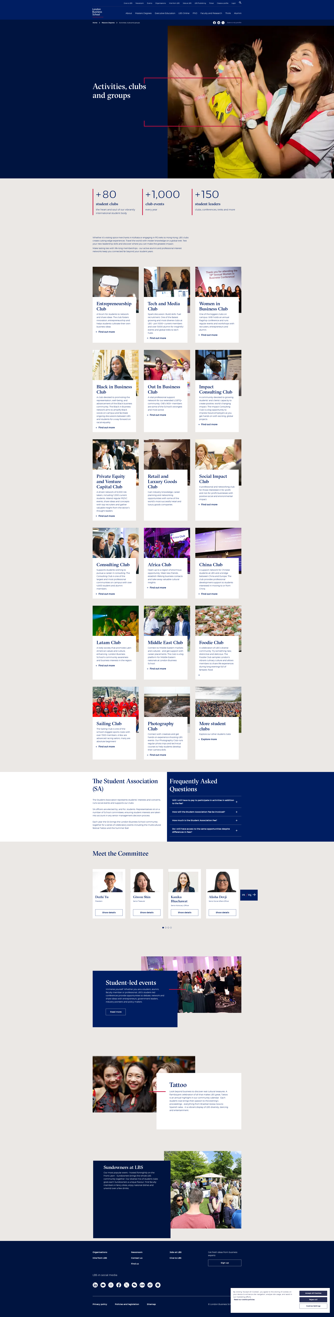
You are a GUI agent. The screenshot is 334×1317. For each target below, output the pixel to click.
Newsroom (140, 3)
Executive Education (165, 13)
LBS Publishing (200, 3)
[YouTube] (103, 1285)
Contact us (136, 1258)
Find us (135, 1264)
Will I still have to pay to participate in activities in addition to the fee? (203, 801)
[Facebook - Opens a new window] (214, 22)
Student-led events (131, 982)
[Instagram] (111, 1285)
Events (149, 3)
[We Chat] (134, 1285)
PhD (195, 13)
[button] (163, 927)
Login (234, 3)
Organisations (160, 3)
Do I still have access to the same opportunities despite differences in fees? (201, 830)
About (129, 13)
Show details (109, 913)
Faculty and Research (211, 13)
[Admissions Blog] (157, 1285)
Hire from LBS (174, 3)
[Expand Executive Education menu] (176, 13)
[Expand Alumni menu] (243, 13)
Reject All (313, 1300)
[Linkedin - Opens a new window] (218, 22)
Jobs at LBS (187, 3)
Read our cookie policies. (244, 1300)
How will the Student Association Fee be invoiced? (198, 812)
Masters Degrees (143, 13)
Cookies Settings (313, 1306)
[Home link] (97, 13)
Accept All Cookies (313, 1293)
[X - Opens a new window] (223, 22)
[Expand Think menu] (232, 13)
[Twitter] (126, 1285)
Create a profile (222, 3)
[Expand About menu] (133, 13)
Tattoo (178, 1085)
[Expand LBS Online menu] (191, 13)
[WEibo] (150, 1285)
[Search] (240, 2)
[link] (113, 332)
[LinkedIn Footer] (95, 1285)
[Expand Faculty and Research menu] (223, 13)
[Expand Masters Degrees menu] (153, 13)
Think (228, 13)
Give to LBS (128, 3)
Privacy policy (100, 1304)
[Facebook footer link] (118, 1285)
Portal (211, 3)
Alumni (237, 13)
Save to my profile (234, 22)
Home (95, 23)
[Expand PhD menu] (198, 13)
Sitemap (151, 1304)
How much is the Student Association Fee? (194, 820)
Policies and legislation (127, 1304)
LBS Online (183, 13)
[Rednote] (142, 1285)
